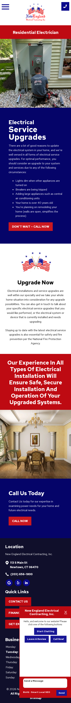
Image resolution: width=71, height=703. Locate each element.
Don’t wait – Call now (30, 226)
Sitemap (35, 698)
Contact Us (18, 601)
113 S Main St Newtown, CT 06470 (24, 565)
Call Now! (58, 639)
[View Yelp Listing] (18, 585)
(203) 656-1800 (21, 574)
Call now (20, 521)
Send (62, 692)
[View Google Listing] (9, 585)
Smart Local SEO (40, 692)
